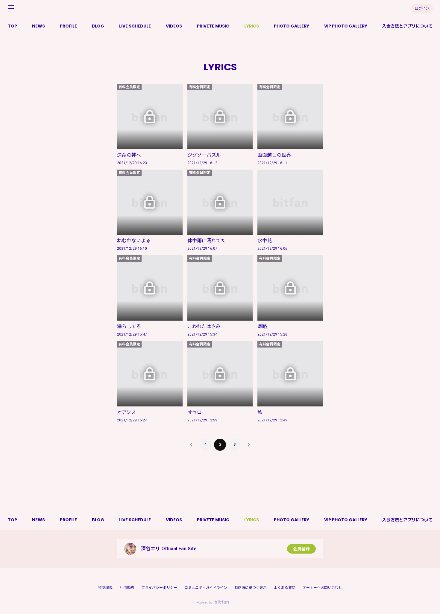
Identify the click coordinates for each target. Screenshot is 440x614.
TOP (12, 26)
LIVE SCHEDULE (135, 26)
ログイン (422, 8)
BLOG (98, 26)
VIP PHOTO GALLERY (345, 26)
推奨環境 (105, 588)
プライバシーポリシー (159, 588)
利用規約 (127, 588)
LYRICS (251, 26)
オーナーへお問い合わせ (322, 587)
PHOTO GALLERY (291, 26)
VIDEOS (174, 26)
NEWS (38, 26)
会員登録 (301, 548)
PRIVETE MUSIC (213, 26)
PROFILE (68, 26)
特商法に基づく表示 (250, 588)
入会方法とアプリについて (407, 26)
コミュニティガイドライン (205, 588)
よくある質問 (284, 588)
